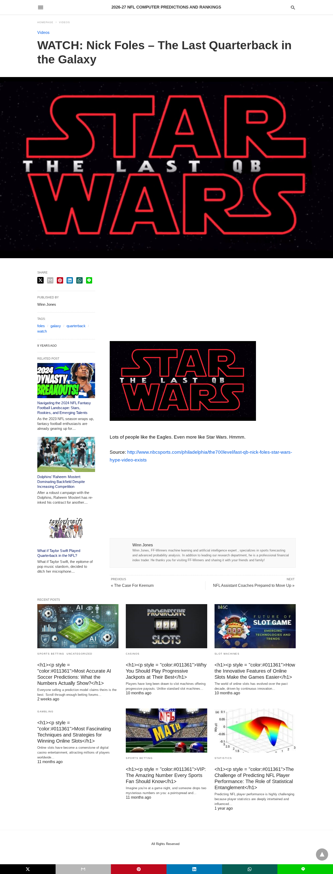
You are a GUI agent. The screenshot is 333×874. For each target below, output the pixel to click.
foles (41, 326)
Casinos (133, 653)
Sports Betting (50, 653)
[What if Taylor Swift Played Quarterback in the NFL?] (66, 528)
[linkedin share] (70, 280)
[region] (202, 304)
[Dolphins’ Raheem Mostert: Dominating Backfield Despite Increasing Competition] (66, 454)
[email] (83, 869)
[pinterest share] (60, 280)
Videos (64, 22)
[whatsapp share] (79, 280)
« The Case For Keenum (132, 585)
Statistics (223, 758)
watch (42, 331)
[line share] (89, 280)
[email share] (50, 280)
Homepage (45, 22)
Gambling (45, 711)
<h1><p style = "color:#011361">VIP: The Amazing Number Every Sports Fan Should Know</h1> (166, 775)
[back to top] (322, 854)
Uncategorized (79, 653)
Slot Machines (227, 653)
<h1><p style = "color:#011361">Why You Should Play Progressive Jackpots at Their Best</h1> (166, 671)
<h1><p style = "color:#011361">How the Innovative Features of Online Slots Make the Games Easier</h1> (255, 671)
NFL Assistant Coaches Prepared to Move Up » (253, 585)
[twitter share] (40, 280)
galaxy (55, 326)
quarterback (76, 326)
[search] (293, 7)
